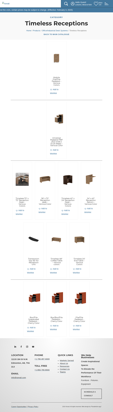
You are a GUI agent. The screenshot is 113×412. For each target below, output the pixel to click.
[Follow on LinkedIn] (15, 347)
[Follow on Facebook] (21, 347)
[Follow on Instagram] (27, 347)
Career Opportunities (18, 407)
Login (78, 5)
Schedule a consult (90, 394)
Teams (63, 372)
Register (87, 5)
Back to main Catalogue (56, 34)
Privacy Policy (33, 407)
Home (28, 31)
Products (36, 31)
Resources (64, 366)
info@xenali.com (18, 378)
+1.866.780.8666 (42, 370)
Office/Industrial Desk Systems (55, 31)
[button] (56, 91)
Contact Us (65, 369)
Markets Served (67, 360)
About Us (64, 363)
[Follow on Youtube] (33, 347)
